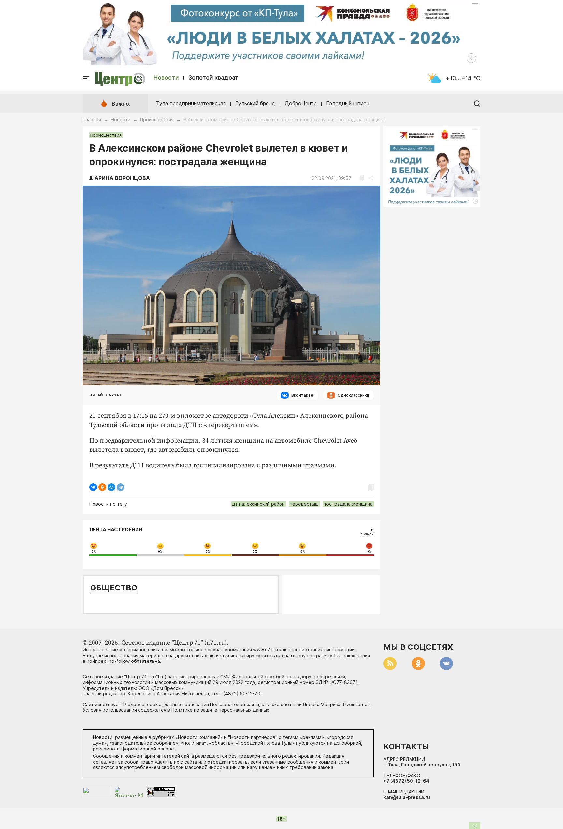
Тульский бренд (255, 103)
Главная (92, 119)
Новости (166, 77)
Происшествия (157, 119)
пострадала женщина (348, 504)
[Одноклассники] (102, 487)
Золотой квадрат (213, 77)
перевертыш (304, 504)
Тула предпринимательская (191, 103)
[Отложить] (361, 178)
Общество (113, 587)
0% (94, 551)
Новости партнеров (252, 737)
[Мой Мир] (111, 487)
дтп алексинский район (258, 504)
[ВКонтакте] (93, 487)
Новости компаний (199, 737)
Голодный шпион (347, 103)
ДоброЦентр (301, 103)
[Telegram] (120, 487)
